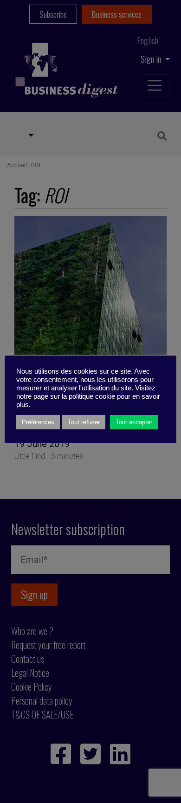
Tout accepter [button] (134, 422)
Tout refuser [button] (84, 422)
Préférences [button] (38, 422)
